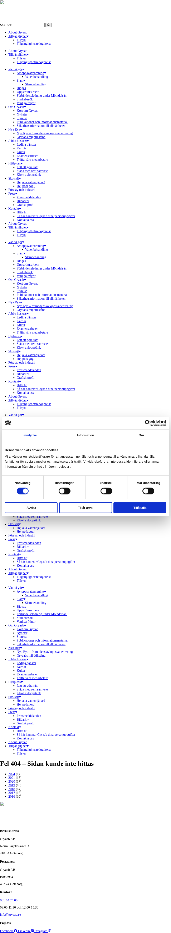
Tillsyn (21, 40)
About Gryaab (17, 32)
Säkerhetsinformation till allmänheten (41, 125)
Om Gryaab (16, 107)
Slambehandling (35, 84)
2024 (11, 774)
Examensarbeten (27, 156)
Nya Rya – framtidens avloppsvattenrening (45, 133)
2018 (11, 789)
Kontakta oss (25, 220)
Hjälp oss (14, 163)
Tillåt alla (139, 507)
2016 (11, 796)
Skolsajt (13, 178)
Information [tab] (85, 435)
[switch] (64, 491)
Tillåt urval (85, 507)
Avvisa (31, 507)
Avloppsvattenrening (30, 73)
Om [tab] (141, 435)
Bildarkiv (23, 201)
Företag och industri (21, 189)
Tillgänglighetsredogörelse (34, 43)
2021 (11, 777)
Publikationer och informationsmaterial (42, 122)
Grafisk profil (25, 205)
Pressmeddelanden (29, 197)
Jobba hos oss (17, 140)
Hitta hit (22, 212)
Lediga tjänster (26, 144)
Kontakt (13, 208)
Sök (2, 25)
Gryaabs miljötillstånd (31, 137)
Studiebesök (25, 99)
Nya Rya (14, 129)
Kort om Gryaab (27, 110)
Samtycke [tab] (30, 435)
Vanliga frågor (26, 103)
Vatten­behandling (36, 76)
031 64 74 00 (9, 900)
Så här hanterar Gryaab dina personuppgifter (46, 216)
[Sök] (48, 25)
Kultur (21, 152)
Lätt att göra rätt (27, 167)
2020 (11, 781)
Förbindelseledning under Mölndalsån (42, 95)
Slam (20, 80)
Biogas (21, 88)
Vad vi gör (15, 69)
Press (11, 193)
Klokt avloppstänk (29, 174)
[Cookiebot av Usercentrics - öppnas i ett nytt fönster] (148, 423)
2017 (11, 792)
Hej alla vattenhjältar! (31, 182)
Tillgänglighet (17, 36)
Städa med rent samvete (32, 171)
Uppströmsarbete (28, 92)
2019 (11, 785)
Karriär (21, 148)
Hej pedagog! (26, 186)
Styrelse (22, 118)
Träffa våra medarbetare (32, 159)
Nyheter (22, 114)
